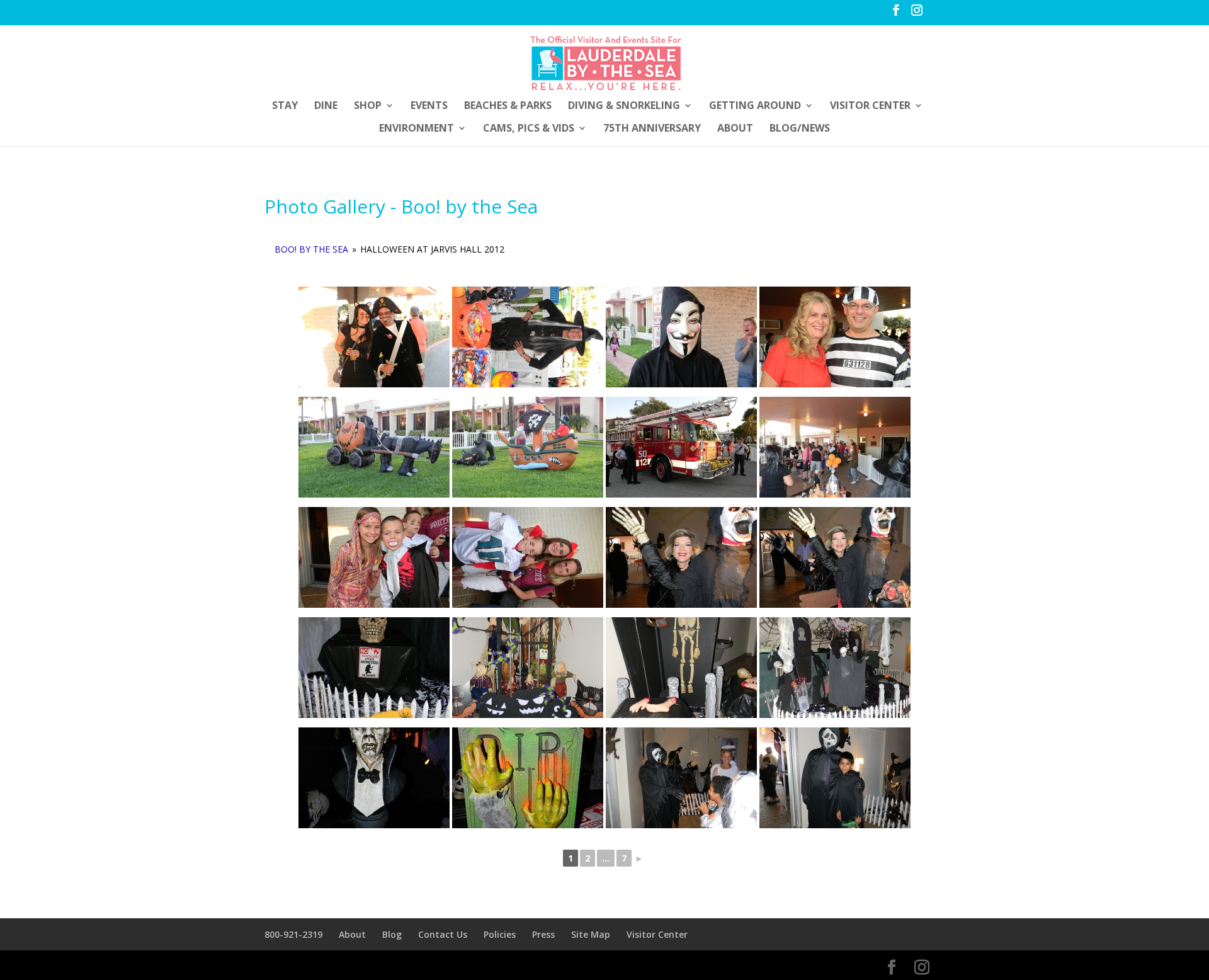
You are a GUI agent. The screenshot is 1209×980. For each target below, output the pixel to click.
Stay (285, 106)
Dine (326, 106)
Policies (500, 934)
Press (543, 934)
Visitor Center (870, 106)
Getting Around (755, 106)
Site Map (590, 934)
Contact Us (442, 934)
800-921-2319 (293, 934)
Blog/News (799, 129)
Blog (392, 934)
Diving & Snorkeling (624, 106)
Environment (416, 129)
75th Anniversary (652, 129)
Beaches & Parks (508, 106)
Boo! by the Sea (311, 249)
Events (429, 106)
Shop (368, 106)
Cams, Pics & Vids (528, 129)
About (735, 129)
